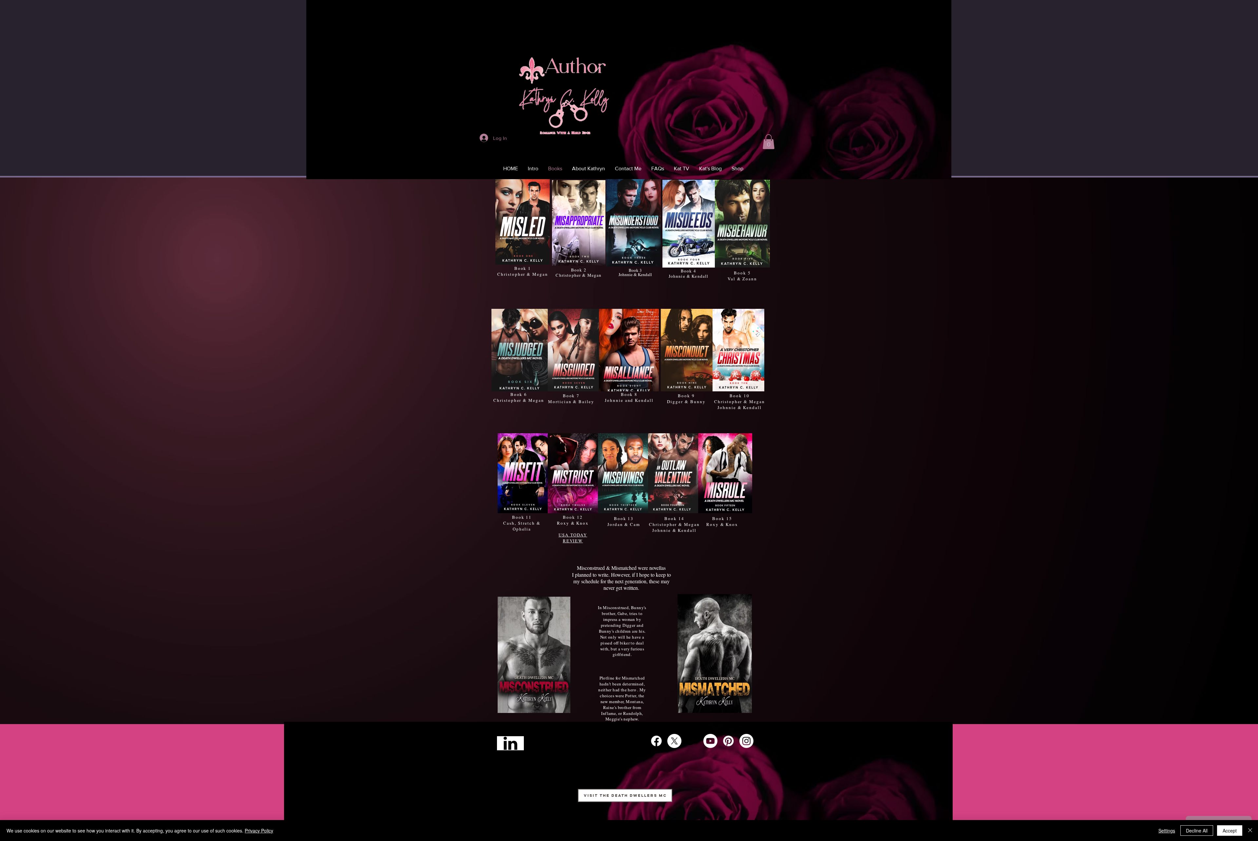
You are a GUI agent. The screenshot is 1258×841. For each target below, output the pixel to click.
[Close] (1250, 830)
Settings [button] (1166, 830)
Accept (1230, 830)
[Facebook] (656, 741)
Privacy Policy (259, 830)
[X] (674, 741)
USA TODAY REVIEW (573, 538)
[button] (768, 141)
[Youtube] (710, 741)
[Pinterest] (728, 741)
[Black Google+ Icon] (692, 741)
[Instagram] (746, 741)
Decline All (1197, 830)
